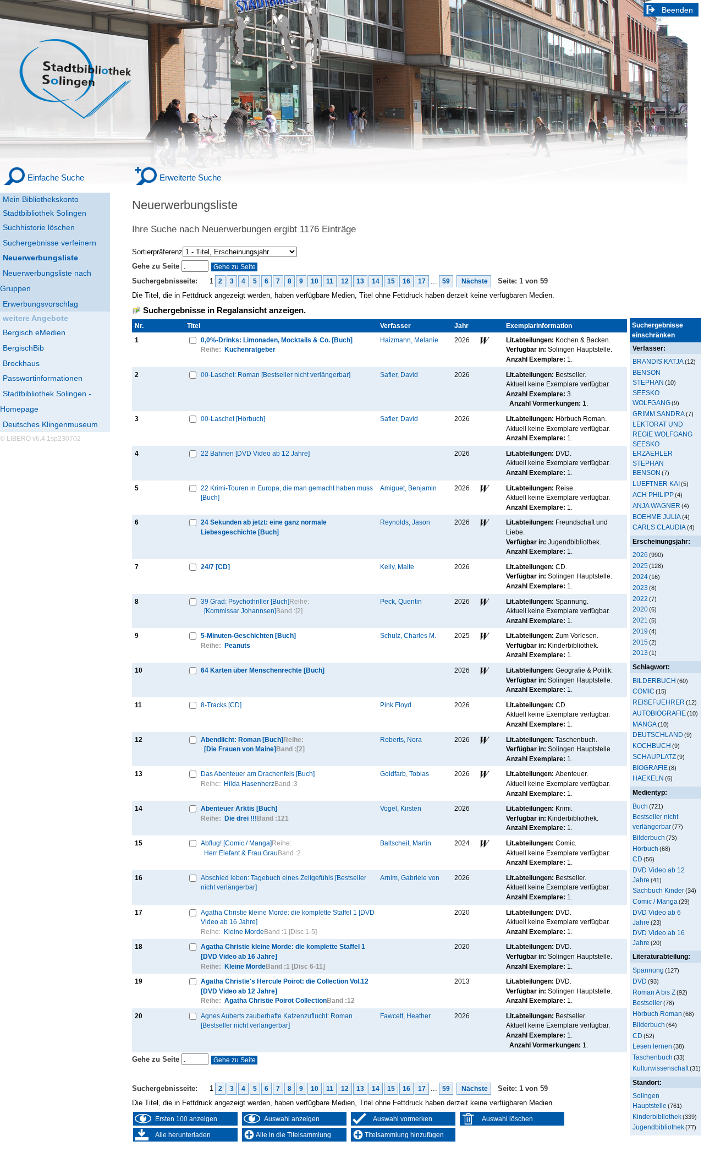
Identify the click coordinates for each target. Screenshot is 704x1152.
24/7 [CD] (215, 566)
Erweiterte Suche (190, 177)
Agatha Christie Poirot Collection (275, 1000)
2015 (640, 642)
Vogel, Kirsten (400, 808)
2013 (640, 652)
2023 (640, 587)
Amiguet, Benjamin (408, 488)
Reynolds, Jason (405, 522)
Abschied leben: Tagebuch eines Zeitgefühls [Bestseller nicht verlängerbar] (283, 882)
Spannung (648, 970)
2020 (640, 609)
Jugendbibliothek (658, 1127)
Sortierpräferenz (157, 252)
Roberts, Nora (401, 739)
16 (406, 281)
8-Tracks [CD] (221, 704)
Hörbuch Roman (657, 1013)
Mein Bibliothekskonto (41, 199)
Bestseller (647, 1002)
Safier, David (399, 374)
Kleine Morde (244, 931)
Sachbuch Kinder (658, 890)
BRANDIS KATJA (658, 361)
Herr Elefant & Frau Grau (241, 852)
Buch (640, 806)
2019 (640, 631)
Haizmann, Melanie (409, 339)
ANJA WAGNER (656, 505)
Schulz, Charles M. (408, 635)
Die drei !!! (240, 818)
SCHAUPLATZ (654, 756)
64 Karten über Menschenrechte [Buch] (262, 670)
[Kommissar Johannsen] (240, 610)
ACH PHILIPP (653, 494)
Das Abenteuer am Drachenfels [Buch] (258, 773)
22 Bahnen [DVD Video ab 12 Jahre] (255, 453)
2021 (640, 620)
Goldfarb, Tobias (404, 773)
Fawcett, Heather (405, 1015)
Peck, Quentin (401, 601)
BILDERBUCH (654, 680)
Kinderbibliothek (656, 1116)
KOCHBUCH (651, 745)
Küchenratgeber (250, 349)
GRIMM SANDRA (658, 413)
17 (422, 281)
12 (345, 281)
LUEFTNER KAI (656, 483)
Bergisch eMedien (34, 332)
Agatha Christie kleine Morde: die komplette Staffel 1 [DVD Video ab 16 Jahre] (288, 917)
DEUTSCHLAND (657, 734)
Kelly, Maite (397, 566)
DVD (639, 981)
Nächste (474, 281)
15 (391, 281)
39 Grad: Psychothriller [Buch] (245, 601)
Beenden (677, 10)
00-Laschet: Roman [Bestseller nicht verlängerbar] (275, 374)
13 (360, 281)
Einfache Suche (56, 177)
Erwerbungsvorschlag (40, 303)
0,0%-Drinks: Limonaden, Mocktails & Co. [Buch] (277, 339)
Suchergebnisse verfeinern (49, 242)
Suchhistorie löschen (39, 227)
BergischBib (23, 347)
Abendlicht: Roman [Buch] (242, 739)
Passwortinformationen (42, 378)
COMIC (643, 691)
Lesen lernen (652, 1046)
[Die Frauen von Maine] (240, 748)
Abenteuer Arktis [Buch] (239, 808)
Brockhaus (21, 363)
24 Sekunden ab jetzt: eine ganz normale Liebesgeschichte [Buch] (264, 527)
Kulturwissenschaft (660, 1068)
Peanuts (237, 645)
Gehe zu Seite (157, 266)
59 (446, 281)
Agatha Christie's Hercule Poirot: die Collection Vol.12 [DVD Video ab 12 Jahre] (285, 986)
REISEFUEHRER (658, 702)
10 (314, 281)
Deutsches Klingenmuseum (50, 424)
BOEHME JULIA (656, 516)
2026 (640, 554)
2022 (640, 598)
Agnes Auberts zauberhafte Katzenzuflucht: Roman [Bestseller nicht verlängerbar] (277, 1020)
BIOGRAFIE (650, 767)
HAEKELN (648, 778)
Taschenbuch (652, 1057)
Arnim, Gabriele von (409, 877)
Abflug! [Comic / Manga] (236, 843)
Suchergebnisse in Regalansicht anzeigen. (224, 310)
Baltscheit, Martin (405, 843)
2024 (640, 576)
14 (376, 281)
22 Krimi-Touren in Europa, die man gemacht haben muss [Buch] (287, 492)
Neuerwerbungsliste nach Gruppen (45, 281)
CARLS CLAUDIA (659, 527)
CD (637, 858)
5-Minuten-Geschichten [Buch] (248, 635)
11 (329, 281)
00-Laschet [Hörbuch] (233, 418)
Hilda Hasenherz (249, 783)
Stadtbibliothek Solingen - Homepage (45, 401)
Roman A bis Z (653, 992)
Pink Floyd (395, 704)
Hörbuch (645, 848)
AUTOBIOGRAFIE (659, 713)
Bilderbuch (648, 837)
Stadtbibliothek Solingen (44, 213)
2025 (640, 565)
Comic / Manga (655, 901)
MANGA (644, 724)
